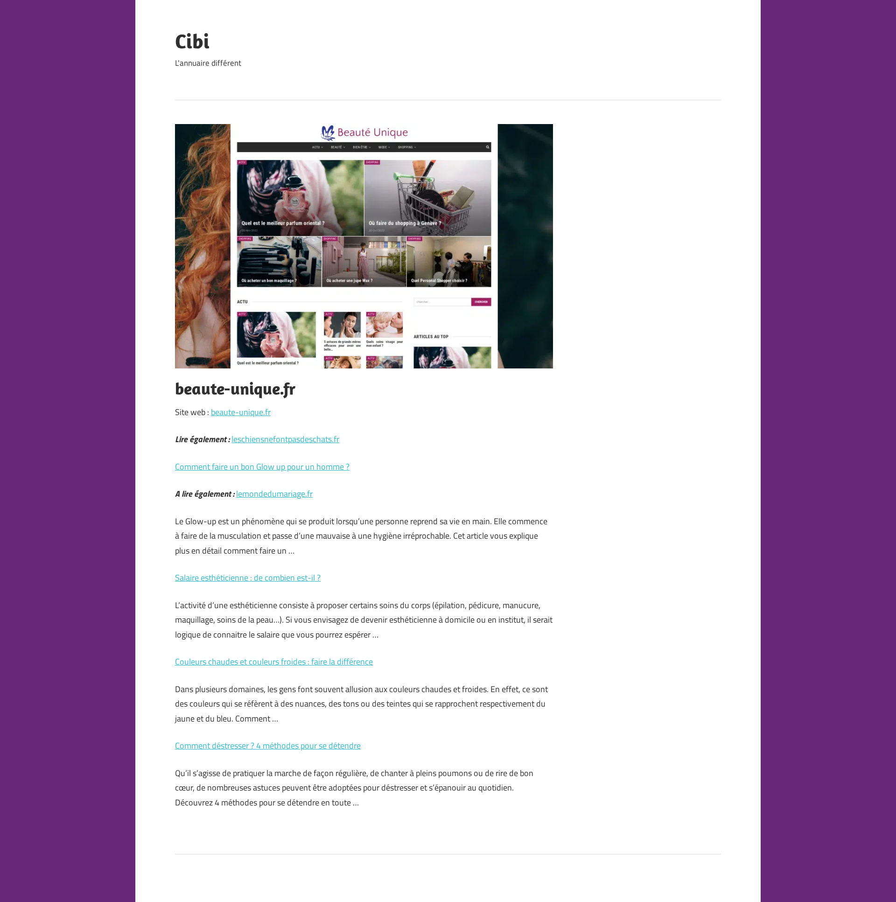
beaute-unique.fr (241, 412)
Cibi (192, 41)
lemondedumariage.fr (274, 493)
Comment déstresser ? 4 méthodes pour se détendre (268, 745)
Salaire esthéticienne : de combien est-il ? (248, 577)
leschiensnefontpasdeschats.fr (285, 439)
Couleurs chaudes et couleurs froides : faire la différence (274, 661)
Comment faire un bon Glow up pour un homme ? (262, 466)
